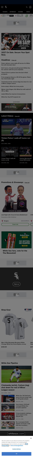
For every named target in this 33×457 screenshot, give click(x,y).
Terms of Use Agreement (17, 445)
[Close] (31, 438)
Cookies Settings (16, 449)
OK (16, 453)
